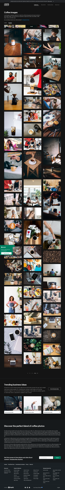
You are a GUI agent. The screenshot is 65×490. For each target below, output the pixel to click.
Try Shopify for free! (25, 19)
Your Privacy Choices (37, 487)
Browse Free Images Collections (7, 472)
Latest (5, 22)
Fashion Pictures (26, 470)
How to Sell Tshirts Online (46, 482)
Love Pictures (35, 476)
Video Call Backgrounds (27, 480)
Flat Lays (15, 475)
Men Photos (25, 476)
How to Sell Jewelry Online (46, 479)
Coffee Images (16, 471)
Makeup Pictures (36, 470)
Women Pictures (16, 476)
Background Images (27, 475)
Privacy (27, 464)
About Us (31, 464)
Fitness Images (35, 478)
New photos (43, 4)
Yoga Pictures (26, 478)
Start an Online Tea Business (46, 473)
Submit (57, 457)
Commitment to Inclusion (20, 464)
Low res (18, 54)
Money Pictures (26, 473)
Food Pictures (35, 471)
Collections (36, 4)
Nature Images (26, 471)
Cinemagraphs (35, 475)
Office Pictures (16, 473)
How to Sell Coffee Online (56, 476)
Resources (57, 4)
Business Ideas (45, 470)
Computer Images (36, 473)
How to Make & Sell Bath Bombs (57, 470)
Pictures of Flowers (17, 478)
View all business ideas (54, 388)
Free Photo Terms (11, 464)
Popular (10, 22)
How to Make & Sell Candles (56, 479)
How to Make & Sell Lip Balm (47, 476)
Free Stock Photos (7, 470)
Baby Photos (16, 480)
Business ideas (50, 4)
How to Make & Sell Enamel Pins (56, 473)
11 (37, 373)
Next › (35, 373)
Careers (5, 464)
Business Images (16, 470)
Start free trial (6, 253)
